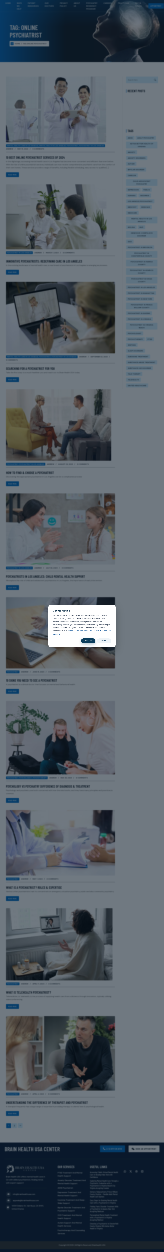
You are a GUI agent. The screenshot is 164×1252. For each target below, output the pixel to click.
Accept (88, 641)
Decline (104, 641)
